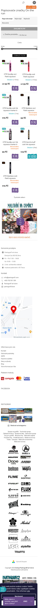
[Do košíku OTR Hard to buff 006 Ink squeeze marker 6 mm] (32, 156)
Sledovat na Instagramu (18, 425)
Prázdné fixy (8, 437)
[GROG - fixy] (26, 483)
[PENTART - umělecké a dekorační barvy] (13, 531)
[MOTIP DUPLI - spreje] (26, 462)
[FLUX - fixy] (26, 489)
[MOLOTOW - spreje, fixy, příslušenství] (13, 457)
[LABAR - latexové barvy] (13, 546)
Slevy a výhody (6, 361)
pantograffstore (9, 286)
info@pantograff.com (11, 277)
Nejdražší (27, 19)
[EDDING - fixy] (26, 504)
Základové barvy (8, 433)
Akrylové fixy (19, 435)
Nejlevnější (18, 19)
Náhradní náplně (29, 435)
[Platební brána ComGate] (15, 379)
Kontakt (3, 351)
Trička (9, 439)
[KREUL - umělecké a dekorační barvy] (13, 538)
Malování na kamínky (25, 439)
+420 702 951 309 (10, 280)
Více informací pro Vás (8, 366)
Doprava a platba (6, 359)
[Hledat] (23, 3)
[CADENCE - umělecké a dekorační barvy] (26, 538)
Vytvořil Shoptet (21, 561)
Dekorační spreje (30, 433)
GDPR (3, 356)
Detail (15, 88)
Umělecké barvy (18, 437)
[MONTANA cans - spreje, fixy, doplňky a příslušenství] (26, 457)
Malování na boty (19, 441)
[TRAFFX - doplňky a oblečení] (19, 551)
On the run (23, 35)
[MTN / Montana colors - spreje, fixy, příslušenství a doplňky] (13, 449)
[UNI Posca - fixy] (13, 495)
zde (28, 591)
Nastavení (19, 596)
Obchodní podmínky (7, 353)
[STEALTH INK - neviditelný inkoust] (26, 513)
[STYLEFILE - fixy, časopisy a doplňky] (26, 546)
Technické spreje (25, 431)
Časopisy (15, 439)
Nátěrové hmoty (30, 437)
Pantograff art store (10, 283)
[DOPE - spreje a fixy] (13, 462)
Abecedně (5, 23)
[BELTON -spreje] (13, 468)
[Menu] (34, 3)
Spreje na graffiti (13, 431)
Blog (2, 364)
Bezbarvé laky (19, 433)
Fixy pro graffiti (9, 435)
